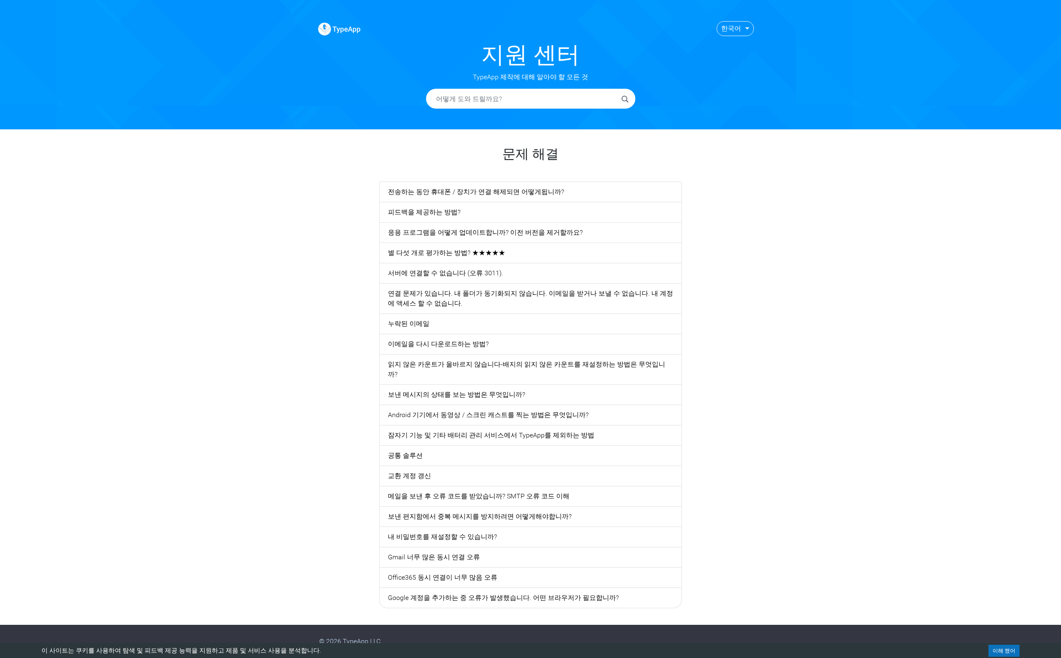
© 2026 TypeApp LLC (349, 641)
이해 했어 (1004, 651)
